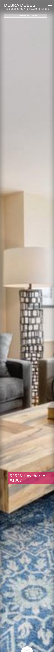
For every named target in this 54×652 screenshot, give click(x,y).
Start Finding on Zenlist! (25, 16)
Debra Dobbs (19, 5)
